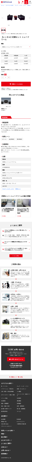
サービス (19, 411)
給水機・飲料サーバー (6, 408)
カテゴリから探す (6, 383)
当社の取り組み (4, 424)
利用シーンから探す (7, 430)
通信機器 (19, 400)
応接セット (18, 189)
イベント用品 (4, 398)
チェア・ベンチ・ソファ (8, 189)
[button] (3, 30)
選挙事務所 (19, 139)
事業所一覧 (3, 421)
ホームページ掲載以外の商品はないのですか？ (14, 242)
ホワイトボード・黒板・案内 (8, 394)
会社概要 (3, 419)
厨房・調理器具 (20, 406)
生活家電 (3, 400)
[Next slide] (29, 18)
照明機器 (19, 403)
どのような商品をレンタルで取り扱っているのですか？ (14, 230)
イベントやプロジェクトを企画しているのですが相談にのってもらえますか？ (14, 249)
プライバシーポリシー (6, 426)
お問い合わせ (5, 450)
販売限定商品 (4, 411)
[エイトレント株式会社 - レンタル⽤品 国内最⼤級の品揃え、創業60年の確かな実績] (6, 2)
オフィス (4, 139)
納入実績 (4, 437)
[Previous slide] (2, 18)
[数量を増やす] (8, 77)
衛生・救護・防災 (5, 406)
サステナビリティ (21, 421)
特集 (2, 434)
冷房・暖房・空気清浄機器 (7, 391)
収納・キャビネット (21, 388)
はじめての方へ (6, 440)
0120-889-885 (16, 365)
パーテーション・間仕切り (7, 388)
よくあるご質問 (6, 443)
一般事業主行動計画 (21, 424)
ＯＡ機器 (19, 391)
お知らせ (4, 447)
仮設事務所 (11, 139)
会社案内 (4, 416)
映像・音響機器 (4, 403)
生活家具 (19, 398)
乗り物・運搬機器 (21, 408)
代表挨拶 (19, 419)
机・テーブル (4, 386)
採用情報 (4, 454)
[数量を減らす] (2, 77)
